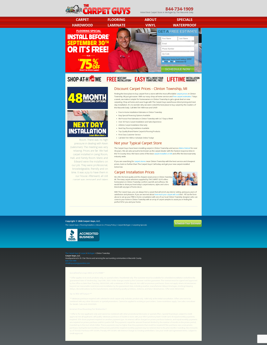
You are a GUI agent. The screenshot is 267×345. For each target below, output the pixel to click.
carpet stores (140, 161)
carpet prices (182, 93)
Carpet (82, 19)
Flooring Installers (87, 225)
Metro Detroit (184, 148)
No (171, 62)
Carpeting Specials (139, 225)
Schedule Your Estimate (188, 223)
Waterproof (184, 25)
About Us (99, 225)
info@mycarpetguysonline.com (77, 263)
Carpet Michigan (124, 225)
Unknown (180, 62)
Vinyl (150, 25)
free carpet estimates (182, 96)
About (151, 19)
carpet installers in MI (163, 153)
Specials (184, 19)
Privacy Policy (190, 65)
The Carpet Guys (71, 225)
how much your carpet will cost (167, 194)
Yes (166, 62)
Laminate (116, 25)
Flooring (116, 19)
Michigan (90, 253)
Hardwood (82, 25)
